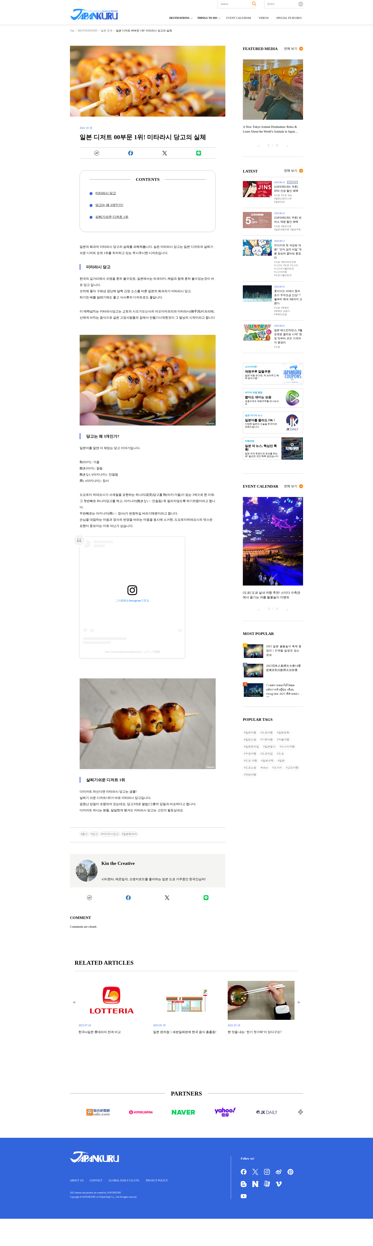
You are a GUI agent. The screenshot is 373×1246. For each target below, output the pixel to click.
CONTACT (96, 1180)
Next (287, 144)
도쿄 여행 (251, 760)
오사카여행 (288, 746)
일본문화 (283, 732)
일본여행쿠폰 (282, 229)
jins (290, 195)
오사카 (294, 265)
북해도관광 (281, 314)
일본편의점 (252, 746)
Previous (258, 144)
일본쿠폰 (296, 229)
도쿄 (284, 195)
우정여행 (250, 753)
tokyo (265, 767)
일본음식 (270, 746)
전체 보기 (290, 48)
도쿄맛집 (267, 753)
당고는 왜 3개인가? (109, 205)
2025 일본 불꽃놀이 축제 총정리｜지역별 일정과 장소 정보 (284, 650)
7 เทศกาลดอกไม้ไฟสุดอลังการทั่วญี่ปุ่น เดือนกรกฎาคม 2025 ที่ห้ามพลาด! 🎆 (284, 690)
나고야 (278, 265)
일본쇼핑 (286, 226)
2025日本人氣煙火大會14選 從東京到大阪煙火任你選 (283, 668)
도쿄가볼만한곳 (283, 275)
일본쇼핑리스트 (283, 198)
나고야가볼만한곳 (284, 268)
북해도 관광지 (282, 311)
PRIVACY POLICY (157, 1180)
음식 (85, 834)
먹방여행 (250, 774)
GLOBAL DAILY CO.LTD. (124, 1180)
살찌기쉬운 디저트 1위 (111, 217)
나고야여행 (281, 272)
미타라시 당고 (105, 193)
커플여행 (283, 739)
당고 (95, 834)
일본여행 (250, 732)
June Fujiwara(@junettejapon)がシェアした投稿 (132, 651)
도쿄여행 (267, 732)
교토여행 (293, 767)
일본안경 (280, 202)
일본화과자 (130, 834)
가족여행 (267, 739)
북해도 (285, 308)
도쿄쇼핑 (250, 767)
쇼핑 (277, 195)
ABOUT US (77, 1180)
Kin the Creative (118, 863)
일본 (282, 760)
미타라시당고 (110, 834)
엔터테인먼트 (289, 262)
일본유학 (268, 760)
